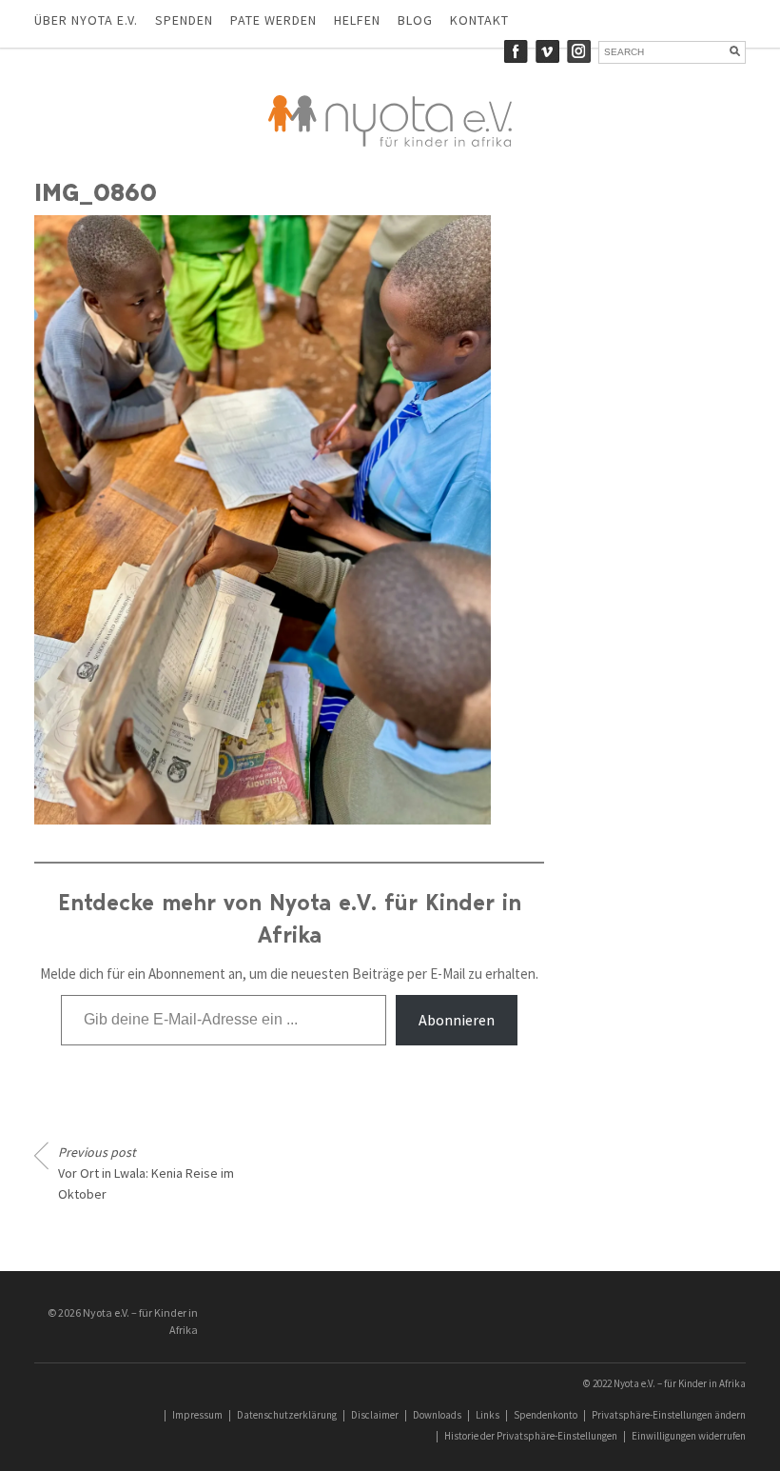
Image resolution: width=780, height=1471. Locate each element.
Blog (415, 20)
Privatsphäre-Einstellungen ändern (669, 1414)
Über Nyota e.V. (86, 20)
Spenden (184, 20)
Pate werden (273, 20)
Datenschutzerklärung (287, 1414)
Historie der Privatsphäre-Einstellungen (530, 1435)
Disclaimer (375, 1414)
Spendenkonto (545, 1414)
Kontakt (479, 20)
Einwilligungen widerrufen (689, 1435)
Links (487, 1414)
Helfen (357, 20)
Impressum (197, 1414)
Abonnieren (457, 1019)
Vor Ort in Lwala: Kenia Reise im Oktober (146, 1173)
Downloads (437, 1414)
